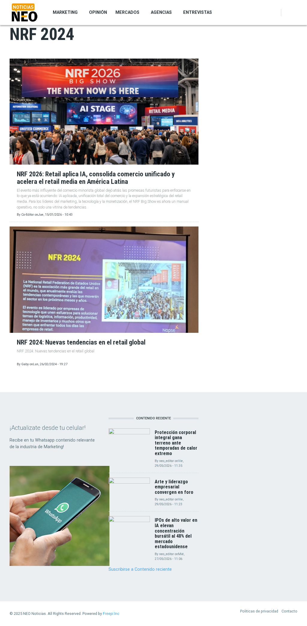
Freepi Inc (111, 613)
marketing (65, 12)
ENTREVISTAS (197, 12)
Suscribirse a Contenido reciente (140, 569)
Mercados (127, 12)
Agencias (161, 12)
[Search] (294, 12)
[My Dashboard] (287, 12)
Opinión (98, 12)
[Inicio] (25, 12)
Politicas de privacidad (259, 611)
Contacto (289, 611)
